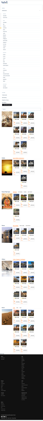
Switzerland (5, 63)
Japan (4, 33)
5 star (20, 307)
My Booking (4, 97)
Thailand (4, 45)
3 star (14, 307)
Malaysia (4, 35)
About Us (2, 403)
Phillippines (5, 38)
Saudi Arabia (5, 40)
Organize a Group (5, 100)
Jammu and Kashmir (6, 75)
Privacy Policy (3, 410)
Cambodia (4, 27)
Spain (4, 61)
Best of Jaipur (22, 225)
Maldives (4, 36)
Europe (4, 54)
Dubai (4, 29)
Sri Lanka (4, 44)
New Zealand (5, 87)
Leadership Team (24, 398)
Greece (4, 58)
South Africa (5, 17)
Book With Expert (7, 104)
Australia (4, 85)
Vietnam (4, 49)
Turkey (4, 47)
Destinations (4, 10)
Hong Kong (5, 31)
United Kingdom (5, 65)
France (4, 56)
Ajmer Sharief (30, 191)
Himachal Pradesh (6, 73)
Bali (3, 24)
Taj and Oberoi (28, 225)
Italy (3, 59)
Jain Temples (20, 191)
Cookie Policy (3, 406)
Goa (3, 72)
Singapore (4, 42)
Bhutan (4, 25)
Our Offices (4, 102)
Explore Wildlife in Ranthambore (18, 158)
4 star (17, 307)
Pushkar (25, 191)
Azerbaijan (5, 22)
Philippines (23, 378)
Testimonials (4, 95)
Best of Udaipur (15, 225)
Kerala (4, 77)
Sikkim (4, 81)
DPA (1, 407)
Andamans (5, 70)
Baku (22, 370)
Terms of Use (3, 408)
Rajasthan (4, 79)
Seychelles (4, 15)
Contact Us (2, 404)
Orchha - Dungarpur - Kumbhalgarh (19, 259)
